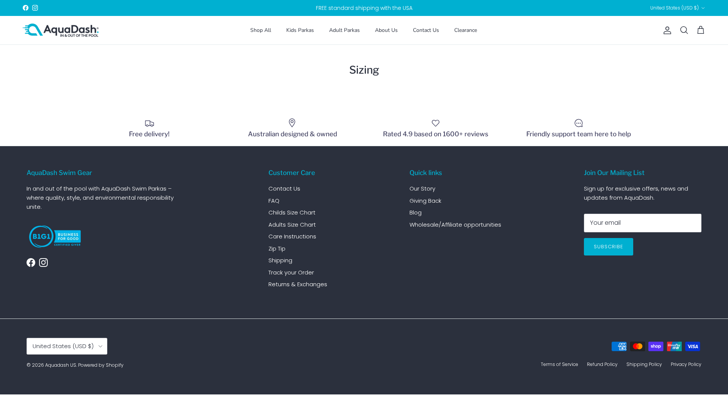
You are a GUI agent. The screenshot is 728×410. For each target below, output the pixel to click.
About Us (386, 30)
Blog (416, 212)
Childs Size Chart (291, 212)
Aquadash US (60, 365)
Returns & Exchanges (297, 284)
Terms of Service (559, 364)
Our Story (422, 188)
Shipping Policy (644, 364)
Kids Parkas (300, 30)
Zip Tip (277, 248)
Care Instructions (292, 236)
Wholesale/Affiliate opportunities (455, 225)
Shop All (260, 30)
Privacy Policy (686, 364)
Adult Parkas (344, 30)
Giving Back (425, 201)
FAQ (273, 201)
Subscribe (608, 246)
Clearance (465, 30)
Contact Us (426, 30)
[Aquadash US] (61, 30)
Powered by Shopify (101, 365)
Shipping (280, 260)
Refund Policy (602, 364)
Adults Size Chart (292, 225)
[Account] (666, 30)
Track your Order (291, 272)
